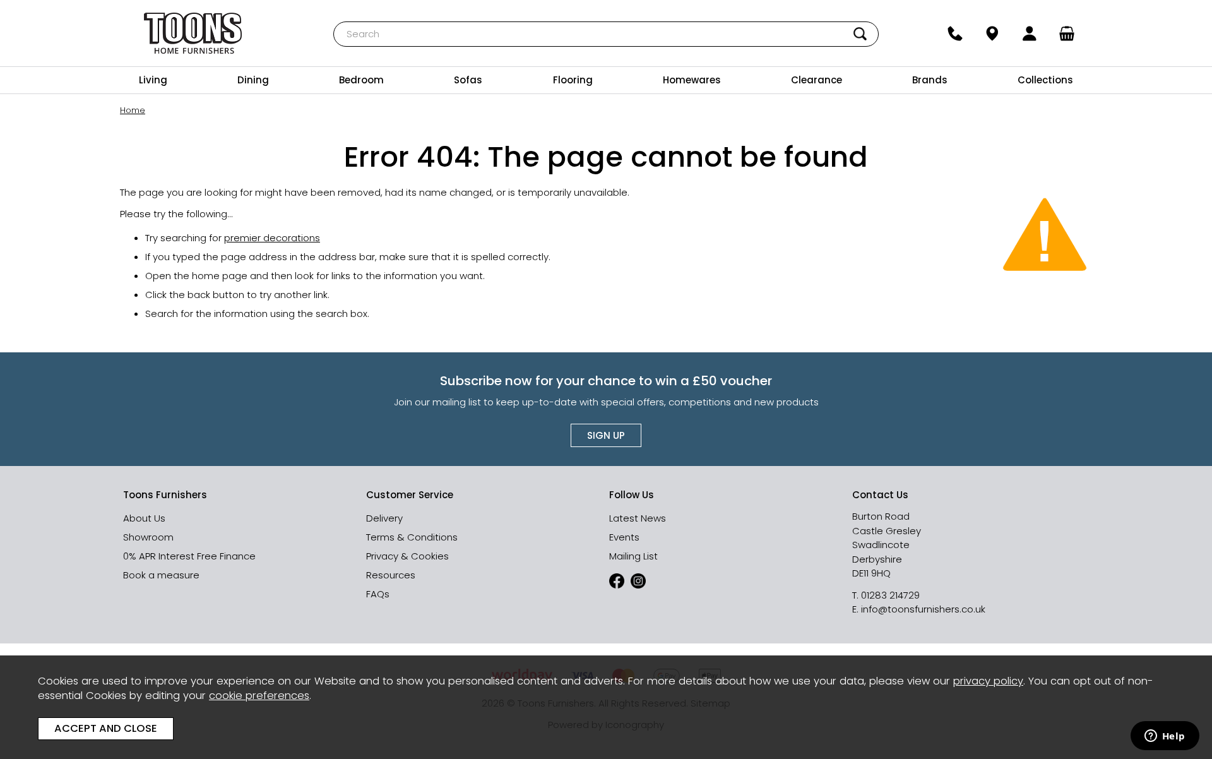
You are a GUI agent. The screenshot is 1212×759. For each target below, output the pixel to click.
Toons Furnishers (193, 33)
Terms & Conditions (412, 537)
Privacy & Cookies (407, 556)
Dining (253, 80)
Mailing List (633, 556)
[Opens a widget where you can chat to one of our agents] (1164, 737)
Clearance (816, 80)
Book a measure (161, 575)
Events (624, 537)
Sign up (606, 435)
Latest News (637, 518)
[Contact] (954, 33)
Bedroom (361, 80)
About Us (144, 518)
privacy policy (988, 681)
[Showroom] (992, 33)
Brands (930, 80)
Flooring (573, 80)
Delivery (384, 518)
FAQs (377, 594)
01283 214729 (890, 595)
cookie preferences (259, 695)
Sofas (468, 80)
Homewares (692, 80)
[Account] (1030, 33)
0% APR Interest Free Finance (189, 556)
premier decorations (272, 237)
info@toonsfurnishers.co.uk (923, 609)
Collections (1045, 80)
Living (153, 80)
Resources (390, 575)
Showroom (148, 537)
